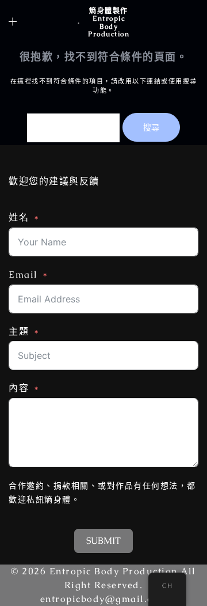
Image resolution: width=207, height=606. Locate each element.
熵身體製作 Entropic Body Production (108, 22)
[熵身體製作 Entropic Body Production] (78, 22)
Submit (103, 541)
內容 (19, 388)
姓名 (19, 217)
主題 (19, 331)
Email (23, 274)
